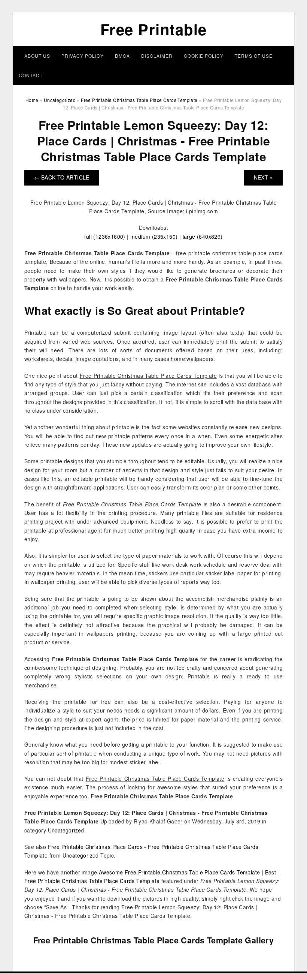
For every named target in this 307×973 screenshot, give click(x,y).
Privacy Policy (82, 55)
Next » (263, 177)
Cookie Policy (204, 55)
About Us (37, 55)
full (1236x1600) (104, 236)
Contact (31, 75)
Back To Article (61, 177)
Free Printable (153, 29)
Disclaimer (157, 55)
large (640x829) (203, 236)
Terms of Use (254, 55)
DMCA (122, 55)
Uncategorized (66, 830)
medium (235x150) (153, 236)
